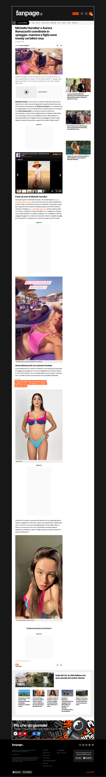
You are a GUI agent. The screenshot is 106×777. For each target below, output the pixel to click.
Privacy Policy (46, 755)
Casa (59, 22)
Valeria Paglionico (24, 45)
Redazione (45, 763)
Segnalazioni (46, 752)
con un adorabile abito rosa (37, 209)
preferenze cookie (47, 766)
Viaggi (68, 22)
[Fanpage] (18, 745)
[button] (61, 45)
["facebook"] (34, 733)
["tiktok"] (15, 733)
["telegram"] (39, 733)
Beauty (38, 22)
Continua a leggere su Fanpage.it (38, 628)
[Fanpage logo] (27, 13)
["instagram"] (20, 733)
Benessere (53, 22)
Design (64, 22)
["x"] (29, 733)
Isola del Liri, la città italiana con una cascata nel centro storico (70, 676)
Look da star (45, 22)
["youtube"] (25, 733)
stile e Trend (22, 22)
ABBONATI (76, 13)
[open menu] (14, 23)
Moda (33, 22)
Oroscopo (75, 22)
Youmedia (45, 750)
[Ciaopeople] (90, 772)
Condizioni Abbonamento (49, 760)
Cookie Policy (46, 758)
